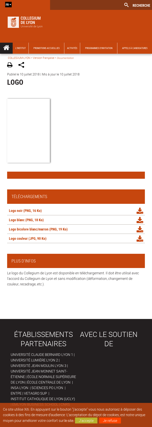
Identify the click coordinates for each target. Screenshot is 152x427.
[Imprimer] (11, 65)
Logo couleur (18, 238)
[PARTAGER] (22, 65)
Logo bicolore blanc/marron (28, 229)
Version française (43, 58)
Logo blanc (17, 219)
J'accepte (86, 420)
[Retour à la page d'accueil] (25, 21)
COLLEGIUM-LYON (19, 58)
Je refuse (110, 420)
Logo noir (16, 210)
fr (7, 5)
